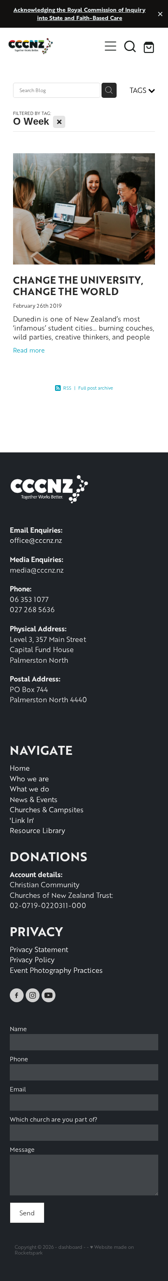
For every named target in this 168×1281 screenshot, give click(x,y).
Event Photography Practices (56, 970)
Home (20, 768)
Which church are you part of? (53, 1119)
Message (22, 1150)
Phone (19, 1059)
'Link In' (22, 820)
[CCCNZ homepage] (55, 46)
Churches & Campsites (47, 809)
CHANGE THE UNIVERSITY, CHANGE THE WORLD (78, 286)
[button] (130, 46)
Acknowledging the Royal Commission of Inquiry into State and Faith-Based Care (79, 13)
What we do (29, 789)
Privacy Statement (39, 949)
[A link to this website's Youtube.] (48, 995)
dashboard (70, 1247)
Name (18, 1029)
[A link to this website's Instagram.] (33, 995)
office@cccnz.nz (36, 540)
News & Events (33, 799)
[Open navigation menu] (110, 46)
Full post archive (95, 388)
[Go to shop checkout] (149, 46)
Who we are (29, 778)
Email (18, 1089)
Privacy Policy (32, 959)
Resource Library (37, 830)
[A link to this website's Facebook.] (17, 995)
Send (27, 1212)
